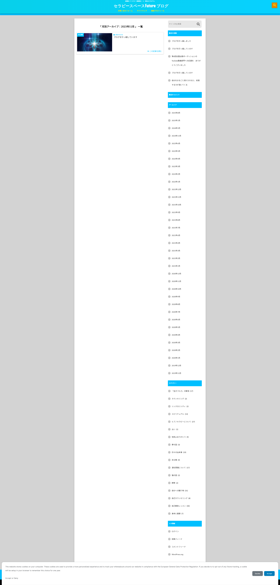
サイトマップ (142, 11)
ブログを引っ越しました (181, 41)
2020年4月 (176, 335)
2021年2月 (176, 258)
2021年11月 (176, 197)
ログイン (175, 531)
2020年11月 (176, 281)
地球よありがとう (179, 437)
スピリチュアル (178, 414)
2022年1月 (176, 182)
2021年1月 (176, 266)
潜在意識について (179, 468)
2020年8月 (176, 304)
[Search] (198, 24)
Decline (257, 573)
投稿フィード (177, 539)
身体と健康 (176, 514)
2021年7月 (176, 228)
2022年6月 (176, 143)
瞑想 (173, 483)
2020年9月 (176, 297)
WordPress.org (177, 554)
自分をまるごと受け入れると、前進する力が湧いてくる (186, 83)
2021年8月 (176, 220)
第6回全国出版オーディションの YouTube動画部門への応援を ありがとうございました (186, 61)
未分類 (174, 460)
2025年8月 (176, 113)
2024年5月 (176, 128)
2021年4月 (176, 243)
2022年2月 (176, 174)
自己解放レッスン (179, 506)
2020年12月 (176, 274)
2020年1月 (176, 358)
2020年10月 (176, 289)
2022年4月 (176, 159)
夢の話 (174, 445)
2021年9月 (176, 212)
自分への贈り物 (178, 491)
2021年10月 (176, 205)
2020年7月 (176, 312)
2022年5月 (176, 151)
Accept (269, 573)
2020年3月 (176, 343)
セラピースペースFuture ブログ (141, 5)
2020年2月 (176, 350)
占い (173, 429)
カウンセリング (178, 399)
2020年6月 (176, 320)
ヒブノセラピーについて (181, 422)
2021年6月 (176, 235)
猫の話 (174, 475)
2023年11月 (176, 136)
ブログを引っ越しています (125, 37)
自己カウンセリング (179, 498)
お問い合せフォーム (125, 11)
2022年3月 (176, 166)
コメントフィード (179, 547)
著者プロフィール (157, 11)
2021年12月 (176, 189)
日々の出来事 (177, 452)
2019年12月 (176, 366)
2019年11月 (176, 373)
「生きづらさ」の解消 (180, 391)
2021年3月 (176, 251)
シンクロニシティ (179, 406)
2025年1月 (176, 120)
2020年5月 (176, 327)
